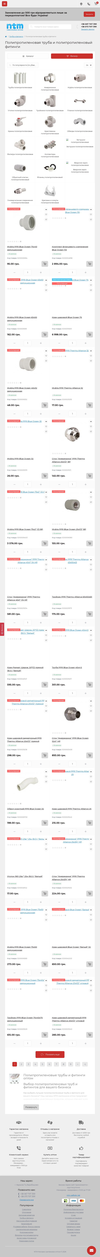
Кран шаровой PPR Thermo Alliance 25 (71, 809)
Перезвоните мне (27, 1200)
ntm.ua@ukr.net (73, 1195)
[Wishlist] (46, 215)
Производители (73, 1232)
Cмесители (26, 1209)
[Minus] (14, 272)
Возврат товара (73, 1229)
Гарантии (73, 1221)
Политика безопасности (73, 1209)
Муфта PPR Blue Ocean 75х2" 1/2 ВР (25, 529)
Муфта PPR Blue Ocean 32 (20, 458)
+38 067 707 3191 (89, 24)
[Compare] (46, 219)
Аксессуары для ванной (26, 1238)
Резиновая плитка (26, 1241)
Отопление (26, 1212)
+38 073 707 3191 (89, 27)
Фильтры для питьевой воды (26, 1235)
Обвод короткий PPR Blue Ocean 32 (25, 809)
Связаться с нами (73, 1227)
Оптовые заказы (73, 1224)
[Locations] (81, 4)
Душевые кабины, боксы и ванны (26, 1227)
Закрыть (89, 14)
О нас (73, 1215)
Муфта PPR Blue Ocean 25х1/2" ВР (69, 529)
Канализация (26, 1224)
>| (85, 1064)
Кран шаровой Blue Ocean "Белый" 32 (71, 947)
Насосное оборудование (26, 1221)
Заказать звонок (87, 29)
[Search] (31, 26)
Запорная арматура (27, 1215)
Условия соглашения (73, 1218)
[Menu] (4, 3)
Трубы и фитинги (16, 36)
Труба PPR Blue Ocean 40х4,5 (67, 667)
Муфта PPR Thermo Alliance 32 (67, 388)
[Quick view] (46, 210)
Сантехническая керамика (26, 1229)
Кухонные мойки (26, 1232)
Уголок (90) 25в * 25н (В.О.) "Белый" (25, 876)
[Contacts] (88, 4)
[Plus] (41, 272)
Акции (73, 1235)
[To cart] (45, 264)
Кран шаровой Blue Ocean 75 (67, 317)
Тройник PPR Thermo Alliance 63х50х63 (72, 597)
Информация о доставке (73, 1212)
